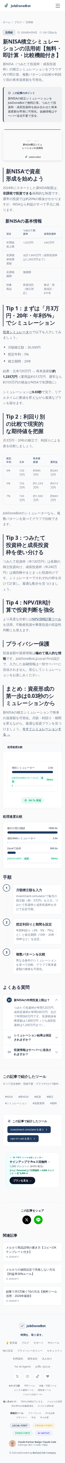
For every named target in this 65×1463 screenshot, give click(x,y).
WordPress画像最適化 (22, 1406)
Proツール (53, 1342)
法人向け (47, 1358)
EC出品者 (50, 1413)
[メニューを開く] (57, 5)
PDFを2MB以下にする (32, 1401)
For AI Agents (23, 1366)
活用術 (29, 22)
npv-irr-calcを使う (21, 1138)
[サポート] (47, 1376)
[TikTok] (37, 1376)
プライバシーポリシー (30, 1350)
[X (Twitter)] (17, 1376)
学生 (33, 1417)
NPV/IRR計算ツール (46, 619)
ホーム (6, 22)
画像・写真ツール (48, 1385)
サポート (38, 1342)
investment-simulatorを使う (27, 1129)
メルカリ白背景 (54, 1401)
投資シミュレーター (17, 332)
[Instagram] (27, 1376)
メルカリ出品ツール (32, 1394)
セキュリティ (54, 1350)
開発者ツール (44, 1390)
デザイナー (21, 1417)
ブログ (18, 22)
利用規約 (18, 1358)
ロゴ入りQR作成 (46, 1406)
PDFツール (29, 1385)
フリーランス (34, 1413)
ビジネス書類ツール (24, 1390)
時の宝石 (8, 1350)
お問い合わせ (42, 1366)
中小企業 (44, 1417)
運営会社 (32, 1358)
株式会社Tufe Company (44, 1452)
